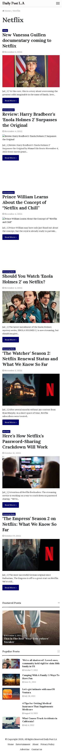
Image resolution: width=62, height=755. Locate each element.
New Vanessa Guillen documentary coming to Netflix (26, 40)
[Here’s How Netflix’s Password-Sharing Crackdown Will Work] (31, 472)
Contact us (36, 749)
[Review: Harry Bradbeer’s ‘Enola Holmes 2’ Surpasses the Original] (31, 137)
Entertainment (8, 110)
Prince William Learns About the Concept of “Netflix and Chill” (25, 202)
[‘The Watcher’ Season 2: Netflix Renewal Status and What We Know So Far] (31, 390)
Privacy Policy (47, 744)
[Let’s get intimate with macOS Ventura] (11, 694)
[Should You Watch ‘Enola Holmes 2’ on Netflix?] (31, 307)
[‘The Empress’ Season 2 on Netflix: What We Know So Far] (31, 555)
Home (7, 10)
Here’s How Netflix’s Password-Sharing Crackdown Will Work (25, 441)
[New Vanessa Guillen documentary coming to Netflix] (31, 71)
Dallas (5, 30)
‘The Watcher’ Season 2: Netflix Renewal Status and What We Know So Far (30, 358)
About (35, 744)
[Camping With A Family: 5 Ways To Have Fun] (11, 680)
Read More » (11, 100)
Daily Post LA (50, 739)
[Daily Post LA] (13, 3)
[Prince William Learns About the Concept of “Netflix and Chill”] (31, 220)
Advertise (24, 749)
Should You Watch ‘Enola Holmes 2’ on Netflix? (27, 278)
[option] (31, 627)
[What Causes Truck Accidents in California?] (11, 723)
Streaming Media (9, 272)
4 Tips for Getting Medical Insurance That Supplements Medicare (37, 706)
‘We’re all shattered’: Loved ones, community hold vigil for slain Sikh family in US (40, 663)
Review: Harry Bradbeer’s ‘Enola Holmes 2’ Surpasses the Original (29, 119)
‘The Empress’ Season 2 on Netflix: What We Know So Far (29, 524)
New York (6, 431)
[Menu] (58, 3)
